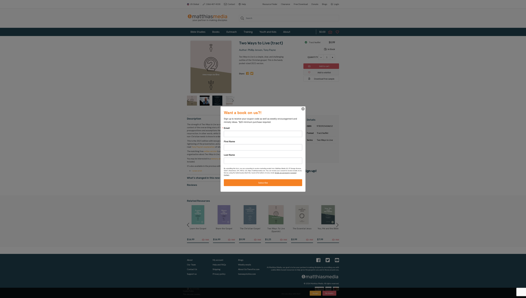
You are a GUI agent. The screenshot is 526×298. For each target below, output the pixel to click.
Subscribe (263, 182)
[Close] (303, 109)
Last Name (229, 155)
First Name (229, 141)
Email (227, 128)
